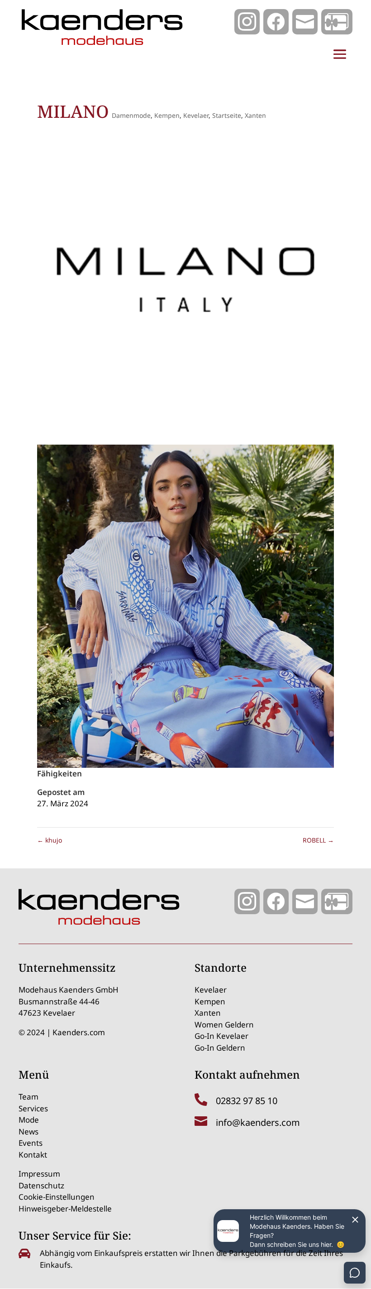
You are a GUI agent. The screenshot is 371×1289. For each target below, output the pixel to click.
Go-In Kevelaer (221, 1036)
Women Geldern (224, 1024)
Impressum (39, 1173)
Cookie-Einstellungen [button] (57, 1197)
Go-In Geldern (220, 1047)
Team (28, 1096)
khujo (49, 840)
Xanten (255, 115)
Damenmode (131, 115)
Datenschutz (41, 1185)
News (28, 1131)
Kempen (167, 115)
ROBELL (318, 840)
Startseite (226, 115)
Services (33, 1108)
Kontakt (33, 1154)
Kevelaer (196, 115)
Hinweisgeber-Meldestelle (65, 1208)
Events (31, 1143)
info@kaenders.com (258, 1122)
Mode (29, 1120)
